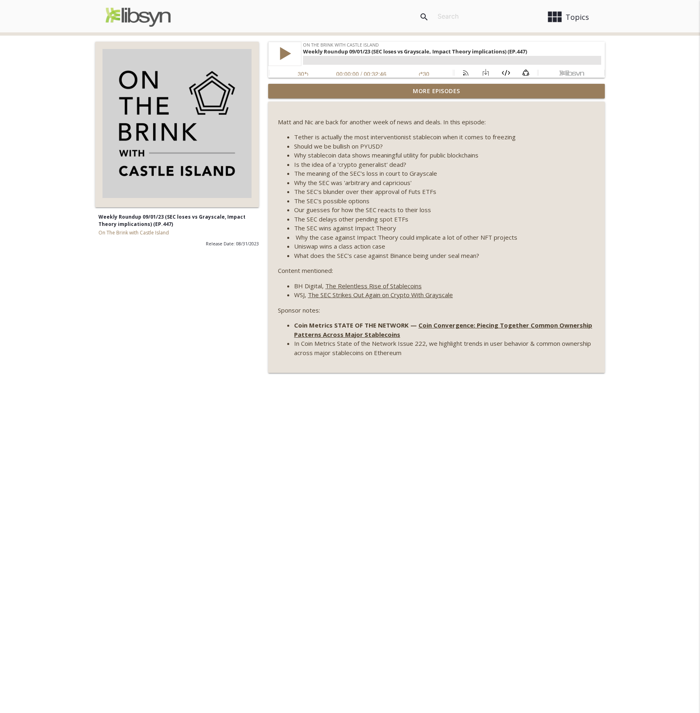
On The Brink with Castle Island (133, 232)
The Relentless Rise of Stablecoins (373, 286)
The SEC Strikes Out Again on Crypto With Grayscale (380, 295)
